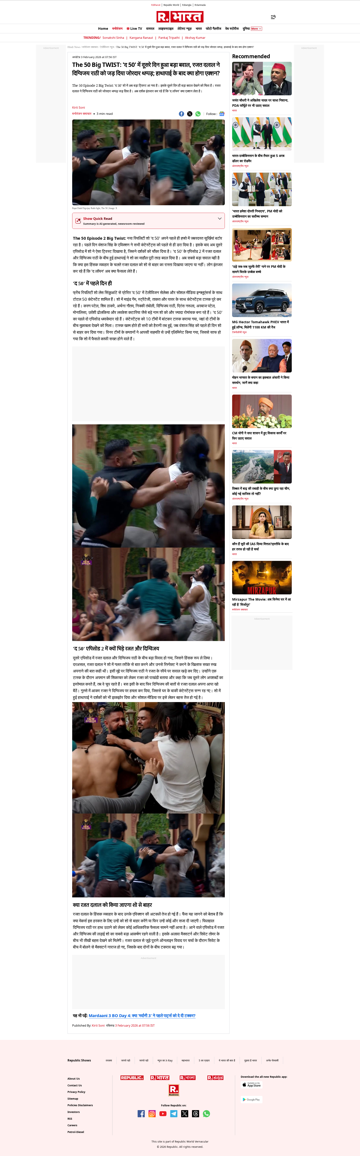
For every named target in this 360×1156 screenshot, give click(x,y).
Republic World (171, 5)
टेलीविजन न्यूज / (108, 47)
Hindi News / (75, 47)
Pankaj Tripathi (169, 38)
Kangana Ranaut (141, 38)
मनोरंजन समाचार (81, 113)
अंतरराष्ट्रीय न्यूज (240, 166)
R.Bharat (155, 5)
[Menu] (271, 16)
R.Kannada (200, 5)
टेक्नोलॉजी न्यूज (239, 332)
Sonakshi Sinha (113, 38)
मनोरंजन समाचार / (90, 47)
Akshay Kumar (195, 38)
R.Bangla (186, 5)
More (254, 28)
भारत (234, 110)
